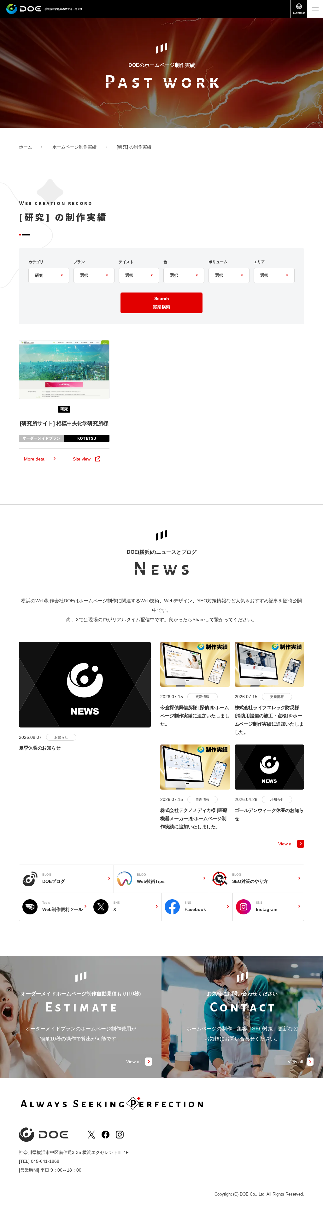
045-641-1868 (45, 1161)
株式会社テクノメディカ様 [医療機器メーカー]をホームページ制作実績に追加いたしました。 (193, 819)
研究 (64, 408)
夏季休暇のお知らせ (40, 747)
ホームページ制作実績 (74, 146)
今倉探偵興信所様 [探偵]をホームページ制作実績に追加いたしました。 (194, 716)
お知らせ (61, 737)
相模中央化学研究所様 (64, 423)
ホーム (25, 146)
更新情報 (202, 696)
